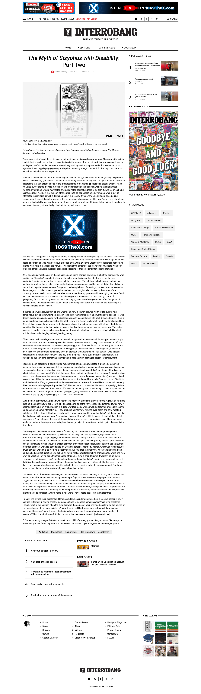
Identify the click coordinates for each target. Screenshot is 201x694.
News (44, 626)
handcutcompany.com (108, 523)
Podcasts (78, 634)
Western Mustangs (140, 242)
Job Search (103, 532)
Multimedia (129, 47)
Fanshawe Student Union (143, 249)
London (156, 256)
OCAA (158, 242)
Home (68, 47)
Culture (74, 72)
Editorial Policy (114, 626)
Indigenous (152, 213)
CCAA (169, 242)
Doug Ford (136, 220)
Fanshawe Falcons (152, 235)
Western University (164, 227)
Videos (77, 630)
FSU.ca (110, 637)
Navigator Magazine (116, 622)
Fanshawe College (140, 227)
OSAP (134, 235)
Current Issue (107, 47)
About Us (78, 626)
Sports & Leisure (50, 637)
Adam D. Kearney (60, 72)
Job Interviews (88, 532)
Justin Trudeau (154, 220)
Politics (167, 213)
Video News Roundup (84, 637)
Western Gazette (139, 256)
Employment (71, 532)
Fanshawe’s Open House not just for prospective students (107, 563)
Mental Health (149, 263)
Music (134, 263)
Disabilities (56, 532)
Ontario (169, 256)
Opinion (45, 630)
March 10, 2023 (87, 72)
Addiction (43, 532)
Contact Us (112, 634)
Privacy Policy (113, 630)
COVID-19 (136, 213)
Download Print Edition (86, 19)
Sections (85, 47)
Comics (95, 546)
